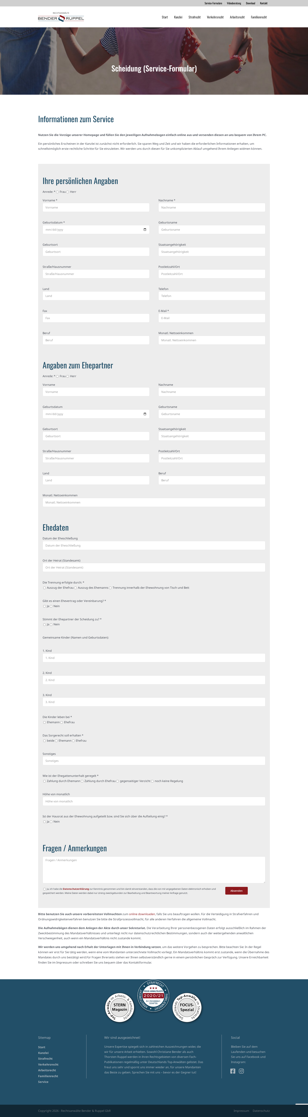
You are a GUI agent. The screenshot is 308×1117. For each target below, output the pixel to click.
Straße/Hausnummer (57, 267)
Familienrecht (48, 1076)
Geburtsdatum (53, 407)
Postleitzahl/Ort (169, 267)
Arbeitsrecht (47, 1070)
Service (43, 1082)
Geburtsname (167, 222)
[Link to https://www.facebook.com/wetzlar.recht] (232, 1071)
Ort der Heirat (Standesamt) (61, 560)
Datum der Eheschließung (60, 538)
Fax (45, 311)
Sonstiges (49, 754)
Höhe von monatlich (56, 794)
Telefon (163, 289)
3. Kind (47, 695)
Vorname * (50, 200)
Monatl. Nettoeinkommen (175, 333)
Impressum (241, 1111)
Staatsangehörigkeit (172, 245)
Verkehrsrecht (48, 1064)
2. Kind (47, 673)
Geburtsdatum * (54, 222)
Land (46, 289)
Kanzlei (43, 1053)
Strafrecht (45, 1059)
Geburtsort (50, 245)
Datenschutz (261, 1111)
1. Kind (47, 651)
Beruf (46, 333)
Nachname (165, 385)
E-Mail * (163, 311)
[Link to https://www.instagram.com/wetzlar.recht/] (241, 1071)
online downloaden (142, 914)
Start (41, 1047)
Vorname (49, 385)
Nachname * (166, 200)
